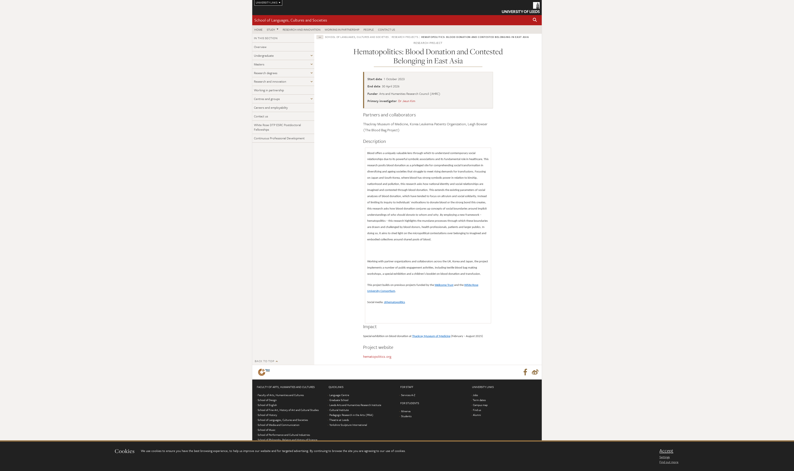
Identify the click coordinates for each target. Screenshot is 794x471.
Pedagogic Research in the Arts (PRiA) (351, 415)
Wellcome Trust (444, 285)
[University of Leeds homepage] (521, 7)
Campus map (480, 405)
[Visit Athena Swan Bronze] (265, 372)
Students (406, 416)
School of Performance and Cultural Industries (284, 435)
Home (258, 29)
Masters (259, 64)
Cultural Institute (339, 410)
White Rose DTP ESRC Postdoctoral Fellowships (277, 127)
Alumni (477, 415)
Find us (477, 410)
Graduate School (338, 400)
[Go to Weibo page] (535, 372)
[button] (535, 20)
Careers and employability (271, 107)
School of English (267, 405)
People (369, 29)
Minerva (405, 411)
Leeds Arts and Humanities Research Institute (355, 405)
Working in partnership (342, 29)
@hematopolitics (394, 302)
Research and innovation (301, 29)
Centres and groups (267, 98)
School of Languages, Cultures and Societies (290, 20)
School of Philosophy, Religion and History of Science (287, 440)
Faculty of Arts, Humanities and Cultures (281, 395)
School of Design (267, 400)
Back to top (264, 361)
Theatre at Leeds (339, 420)
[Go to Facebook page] (525, 372)
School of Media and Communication (278, 425)
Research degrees (265, 73)
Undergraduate (264, 55)
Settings (664, 457)
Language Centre (339, 395)
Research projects (405, 37)
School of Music (266, 430)
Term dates (479, 400)
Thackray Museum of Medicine (431, 336)
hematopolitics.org (377, 356)
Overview (260, 47)
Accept (666, 450)
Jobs (475, 395)
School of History (267, 415)
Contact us (386, 29)
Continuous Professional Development (279, 138)
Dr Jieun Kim (406, 101)
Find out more (668, 462)
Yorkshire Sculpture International (348, 425)
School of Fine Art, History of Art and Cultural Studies (288, 410)
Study (271, 29)
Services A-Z (408, 395)
